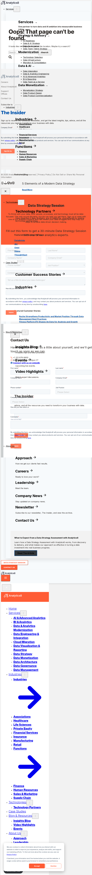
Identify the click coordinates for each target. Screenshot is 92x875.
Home (13, 608)
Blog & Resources (14, 332)
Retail (17, 744)
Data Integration (30, 71)
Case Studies (11, 262)
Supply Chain (25, 159)
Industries (15, 674)
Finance (18, 786)
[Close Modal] (5, 191)
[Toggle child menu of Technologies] (21, 202)
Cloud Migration (24, 642)
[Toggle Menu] (5, 578)
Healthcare (20, 720)
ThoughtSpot (20, 255)
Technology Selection (33, 57)
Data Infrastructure (32, 60)
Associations (22, 716)
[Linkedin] (2, 182)
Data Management (25, 670)
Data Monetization (25, 658)
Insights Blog (22, 820)
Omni (16, 247)
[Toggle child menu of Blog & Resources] (25, 332)
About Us (10, 446)
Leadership (20, 842)
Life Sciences (22, 724)
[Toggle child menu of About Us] (24, 833)
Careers (4, 82)
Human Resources (25, 790)
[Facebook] (11, 182)
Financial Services (25, 732)
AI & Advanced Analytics (29, 618)
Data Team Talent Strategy (35, 49)
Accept (37, 866)
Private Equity (22, 728)
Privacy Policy (11, 854)
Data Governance (31, 46)
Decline (53, 866)
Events (17, 828)
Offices (4, 94)
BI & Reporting (29, 79)
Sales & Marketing (28, 157)
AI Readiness (29, 41)
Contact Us (6, 98)
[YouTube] (5, 182)
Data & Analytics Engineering (36, 74)
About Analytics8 (9, 86)
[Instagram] (13, 182)
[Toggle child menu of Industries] (25, 674)
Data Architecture (25, 662)
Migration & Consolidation (34, 62)
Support (5, 91)
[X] (8, 182)
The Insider (13, 112)
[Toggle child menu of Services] (17, 9)
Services (10, 9)
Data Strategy (22, 654)
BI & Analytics (22, 622)
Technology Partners (27, 807)
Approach (19, 838)
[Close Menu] (6, 587)
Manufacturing (23, 740)
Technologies (12, 202)
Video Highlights (24, 825)
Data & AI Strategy (31, 43)
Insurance (20, 736)
